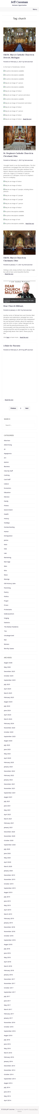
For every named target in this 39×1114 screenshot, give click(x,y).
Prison (6, 605)
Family (6, 501)
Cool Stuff (7, 479)
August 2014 (8, 1083)
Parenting (7, 588)
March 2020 (8, 866)
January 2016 (8, 1061)
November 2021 (9, 788)
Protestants (8, 609)
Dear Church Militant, (13, 306)
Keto (5, 544)
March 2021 (8, 819)
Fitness (6, 505)
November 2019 (9, 879)
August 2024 (8, 702)
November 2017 (9, 983)
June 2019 (7, 901)
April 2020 (7, 862)
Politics (6, 596)
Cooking (6, 475)
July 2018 (7, 949)
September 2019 (10, 888)
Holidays (7, 523)
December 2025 (9, 671)
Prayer (6, 601)
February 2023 (9, 762)
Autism (6, 462)
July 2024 (7, 706)
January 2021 (8, 827)
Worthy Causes (9, 648)
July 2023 (7, 745)
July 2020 (7, 849)
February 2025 (9, 697)
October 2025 (8, 676)
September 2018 (10, 940)
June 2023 (7, 749)
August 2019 (8, 892)
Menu (35, 9)
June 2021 (7, 806)
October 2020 (8, 840)
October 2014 (8, 1074)
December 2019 (9, 875)
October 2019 (8, 884)
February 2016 (9, 1057)
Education (7, 492)
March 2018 (8, 966)
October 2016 (8, 1027)
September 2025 (10, 680)
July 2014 (7, 1087)
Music (6, 575)
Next (26, 408)
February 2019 (9, 918)
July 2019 (7, 897)
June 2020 (7, 853)
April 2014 (7, 1100)
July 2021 (7, 801)
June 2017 (7, 1001)
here (8, 337)
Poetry (6, 592)
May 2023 (7, 754)
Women (6, 644)
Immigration (8, 536)
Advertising (8, 445)
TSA (5, 631)
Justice (6, 540)
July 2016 (7, 1040)
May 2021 (7, 810)
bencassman (29, 62)
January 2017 (8, 1018)
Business (7, 466)
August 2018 (8, 944)
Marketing (7, 557)
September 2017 (10, 992)
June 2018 (7, 953)
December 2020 (9, 832)
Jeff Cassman (19, 2)
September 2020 (10, 845)
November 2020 (9, 836)
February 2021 (9, 823)
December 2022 (9, 771)
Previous (13, 408)
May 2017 (7, 1005)
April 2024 (7, 715)
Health (6, 514)
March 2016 (8, 1053)
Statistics (7, 622)
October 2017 (8, 988)
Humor (6, 531)
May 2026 (7, 667)
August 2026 (8, 663)
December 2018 (9, 927)
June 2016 (7, 1044)
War (5, 640)
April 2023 (7, 758)
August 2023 (8, 741)
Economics (7, 488)
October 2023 (8, 732)
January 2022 (8, 780)
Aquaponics (8, 453)
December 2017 (9, 979)
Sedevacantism (9, 614)
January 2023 (8, 767)
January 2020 (8, 871)
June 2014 (7, 1092)
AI (4, 449)
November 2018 (9, 931)
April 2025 (7, 689)
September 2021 (10, 793)
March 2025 (8, 693)
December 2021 (9, 784)
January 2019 (8, 923)
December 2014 (9, 1066)
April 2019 (7, 910)
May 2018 (7, 957)
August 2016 (8, 1035)
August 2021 (8, 797)
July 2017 (7, 996)
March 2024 (8, 719)
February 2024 (9, 723)
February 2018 (9, 970)
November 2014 (9, 1070)
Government (8, 510)
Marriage (7, 562)
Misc (5, 570)
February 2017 (9, 1014)
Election (6, 497)
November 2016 (9, 1022)
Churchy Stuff (8, 471)
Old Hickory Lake (10, 583)
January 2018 (8, 975)
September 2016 (10, 1031)
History (6, 518)
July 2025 (7, 684)
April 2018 (7, 962)
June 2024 (7, 710)
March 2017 (8, 1009)
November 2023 (9, 728)
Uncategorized (9, 635)
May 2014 (7, 1096)
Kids (5, 549)
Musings (6, 579)
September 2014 (10, 1079)
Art (5, 458)
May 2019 (7, 905)
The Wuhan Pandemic (11, 627)
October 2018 (8, 936)
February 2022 (9, 775)
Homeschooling (9, 527)
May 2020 (7, 858)
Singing (6, 618)
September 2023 (10, 736)
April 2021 (7, 814)
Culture (6, 484)
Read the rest (27, 119)
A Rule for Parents (11, 345)
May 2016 (7, 1048)
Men (5, 566)
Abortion (7, 440)
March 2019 (8, 914)
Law (5, 553)
